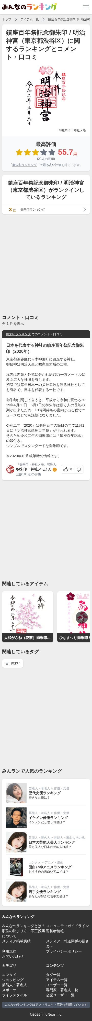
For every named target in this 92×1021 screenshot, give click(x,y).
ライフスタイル (14, 995)
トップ (6, 19)
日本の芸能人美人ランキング (52, 842)
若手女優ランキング (45, 892)
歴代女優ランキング (45, 793)
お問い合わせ (13, 956)
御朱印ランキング (24, 165)
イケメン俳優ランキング (48, 818)
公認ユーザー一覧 (60, 995)
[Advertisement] (46, 264)
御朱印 (15, 663)
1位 (18, 474)
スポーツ (9, 990)
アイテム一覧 (29, 19)
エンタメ (35, 862)
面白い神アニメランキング (50, 867)
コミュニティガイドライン (67, 926)
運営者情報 (55, 931)
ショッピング (13, 980)
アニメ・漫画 (54, 862)
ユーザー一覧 (56, 985)
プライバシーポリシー (64, 951)
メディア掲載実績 (16, 941)
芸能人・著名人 (39, 788)
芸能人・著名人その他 (69, 838)
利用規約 (9, 951)
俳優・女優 (61, 788)
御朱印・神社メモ (30, 469)
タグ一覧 (53, 975)
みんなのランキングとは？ (23, 926)
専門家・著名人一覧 (62, 990)
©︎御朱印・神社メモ (72, 130)
